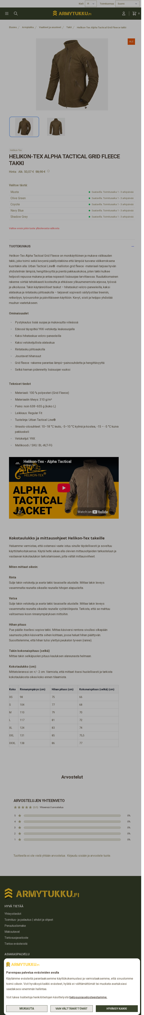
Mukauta (27, 1008)
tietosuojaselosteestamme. (88, 997)
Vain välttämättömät (72, 1008)
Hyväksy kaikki (116, 1008)
